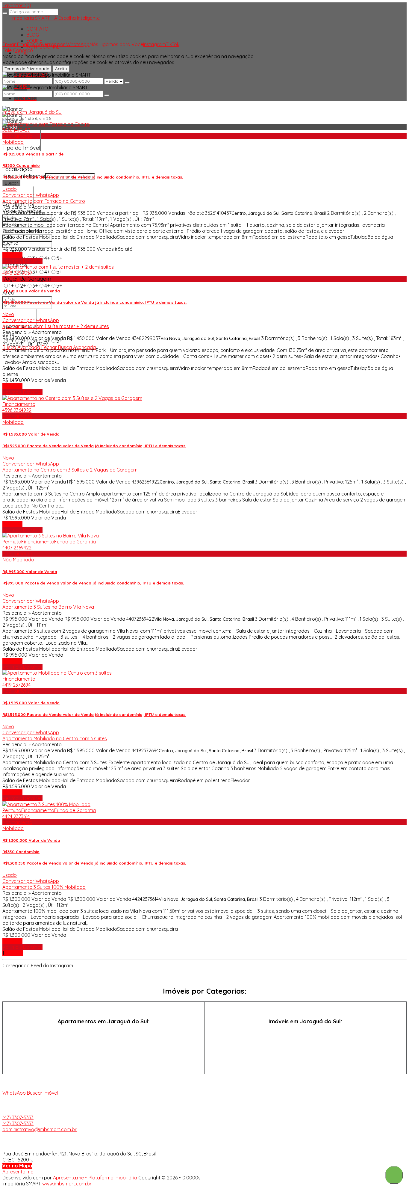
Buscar (11, 183)
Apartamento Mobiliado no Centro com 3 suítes (54, 738)
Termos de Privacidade (27, 68)
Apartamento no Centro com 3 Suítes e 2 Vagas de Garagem (69, 470)
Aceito (61, 68)
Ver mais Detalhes (22, 261)
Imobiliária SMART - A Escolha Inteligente (55, 18)
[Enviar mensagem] (127, 83)
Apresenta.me (17, 1172)
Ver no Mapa (17, 1166)
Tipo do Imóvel (21, 147)
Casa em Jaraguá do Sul (305, 1033)
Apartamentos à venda (104, 1033)
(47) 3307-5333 (18, 1117)
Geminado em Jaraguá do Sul (305, 1044)
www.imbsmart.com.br (67, 1184)
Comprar (12, 255)
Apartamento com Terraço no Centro (43, 201)
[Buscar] (4, 13)
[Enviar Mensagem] (106, 95)
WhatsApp (14, 1093)
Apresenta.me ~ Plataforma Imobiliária (95, 1178)
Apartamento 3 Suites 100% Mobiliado (44, 887)
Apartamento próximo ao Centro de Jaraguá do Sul (103, 1055)
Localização (17, 169)
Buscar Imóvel (42, 1093)
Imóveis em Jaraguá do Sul (32, 112)
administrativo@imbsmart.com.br (39, 1129)
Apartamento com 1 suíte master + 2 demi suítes (55, 326)
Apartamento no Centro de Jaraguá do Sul (103, 1044)
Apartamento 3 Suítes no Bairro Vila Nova (48, 607)
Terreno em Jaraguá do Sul (305, 1055)
